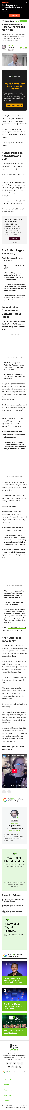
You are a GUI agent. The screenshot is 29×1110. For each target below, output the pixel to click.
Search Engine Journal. (16, 1105)
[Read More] (14, 994)
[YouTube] (14, 1063)
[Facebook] (18, 1063)
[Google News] (7, 1063)
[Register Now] (14, 968)
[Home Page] (12, 21)
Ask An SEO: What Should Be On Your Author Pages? (13, 900)
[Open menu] (3, 21)
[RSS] (20, 1066)
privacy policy (15, 884)
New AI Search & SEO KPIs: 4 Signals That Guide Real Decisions (13, 980)
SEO (9, 791)
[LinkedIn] (10, 1063)
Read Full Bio (14, 820)
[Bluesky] (8, 1066)
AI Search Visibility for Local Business (13, 1032)
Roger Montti (12, 47)
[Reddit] (16, 1066)
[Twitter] (21, 1063)
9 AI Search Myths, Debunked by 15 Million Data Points (14, 1006)
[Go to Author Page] (4, 47)
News (4, 791)
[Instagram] (12, 1066)
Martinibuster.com (14, 830)
